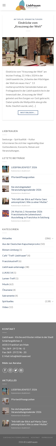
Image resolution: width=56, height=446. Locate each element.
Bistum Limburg (10, 249)
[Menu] (4, 5)
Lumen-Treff (8, 278)
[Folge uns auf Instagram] (10, 370)
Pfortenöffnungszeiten (22, 177)
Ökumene (7, 289)
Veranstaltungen (33, 19)
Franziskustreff (10, 261)
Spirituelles (8, 301)
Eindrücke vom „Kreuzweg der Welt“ (28, 24)
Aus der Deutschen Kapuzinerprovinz (21, 243)
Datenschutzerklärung (16, 437)
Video (5, 307)
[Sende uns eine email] (21, 370)
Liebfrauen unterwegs (13, 266)
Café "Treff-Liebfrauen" (14, 255)
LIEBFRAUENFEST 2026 (24, 167)
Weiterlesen (28, 112)
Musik (5, 284)
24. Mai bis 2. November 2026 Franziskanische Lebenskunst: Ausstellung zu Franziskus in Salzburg (30, 214)
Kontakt (35, 437)
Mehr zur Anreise (11, 362)
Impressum (47, 437)
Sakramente (8, 295)
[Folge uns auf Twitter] (15, 370)
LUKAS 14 (7, 272)
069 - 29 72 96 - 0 (15, 348)
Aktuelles (19, 19)
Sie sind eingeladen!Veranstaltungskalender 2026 (26, 188)
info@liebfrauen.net (20, 356)
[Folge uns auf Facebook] (5, 370)
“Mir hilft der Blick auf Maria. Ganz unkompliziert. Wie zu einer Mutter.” (29, 200)
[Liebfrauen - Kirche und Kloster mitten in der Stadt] (28, 5)
